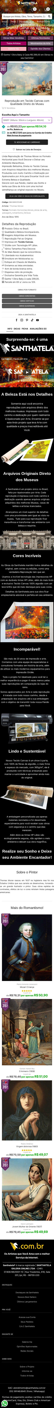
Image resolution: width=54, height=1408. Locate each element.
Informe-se (27, 1371)
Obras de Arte (26, 21)
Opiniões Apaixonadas (27, 1346)
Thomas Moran (27, 24)
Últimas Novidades (40, 38)
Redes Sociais (27, 1351)
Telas (13, 21)
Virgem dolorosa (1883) (27, 1146)
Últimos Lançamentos (27, 1302)
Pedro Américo (27, 1144)
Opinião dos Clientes (40, 48)
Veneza (27, 213)
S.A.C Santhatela (27, 1326)
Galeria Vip (13, 48)
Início (4, 21)
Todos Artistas (14, 43)
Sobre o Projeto (27, 1367)
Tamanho (24, 114)
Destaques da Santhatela (27, 1292)
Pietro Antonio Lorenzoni (27, 984)
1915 (16, 217)
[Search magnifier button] (49, 16)
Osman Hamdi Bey (27, 1069)
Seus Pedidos (27, 1322)
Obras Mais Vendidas (13, 38)
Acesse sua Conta (27, 1317)
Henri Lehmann (27, 1224)
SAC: (27, 1388)
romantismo (17, 213)
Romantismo (43, 21)
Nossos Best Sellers (27, 1297)
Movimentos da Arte (40, 43)
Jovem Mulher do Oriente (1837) (27, 1226)
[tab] (9, 329)
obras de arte (40, 210)
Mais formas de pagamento (19, 135)
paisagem (6, 213)
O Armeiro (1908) (27, 1071)
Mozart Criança (27, 987)
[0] (33, 10)
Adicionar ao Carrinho (28, 142)
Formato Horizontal (18, 210)
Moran (30, 210)
